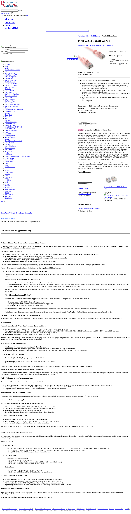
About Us (10, 22)
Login (7, 25)
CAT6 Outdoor (9, 90)
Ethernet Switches (10, 123)
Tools (6, 182)
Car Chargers (9, 78)
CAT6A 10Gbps (10, 101)
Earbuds (7, 120)
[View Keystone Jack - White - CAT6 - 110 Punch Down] (117, 197)
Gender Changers (10, 137)
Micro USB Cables (10, 146)
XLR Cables (8, 198)
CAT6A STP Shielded (11, 106)
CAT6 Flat (8, 89)
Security (7, 170)
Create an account (72, 58)
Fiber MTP (8, 132)
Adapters (7, 64)
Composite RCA (10, 111)
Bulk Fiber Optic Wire (11, 75)
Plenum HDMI (9, 158)
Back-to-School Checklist (12, 70)
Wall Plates (8, 196)
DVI (6, 118)
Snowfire (7, 174)
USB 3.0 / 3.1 (9, 187)
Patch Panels (8, 155)
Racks (6, 163)
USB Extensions (10, 189)
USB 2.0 (7, 186)
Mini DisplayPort (10, 148)
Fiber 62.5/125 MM (11, 130)
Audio (6, 68)
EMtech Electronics (10, 122)
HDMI (7, 139)
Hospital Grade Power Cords (13, 141)
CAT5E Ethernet (10, 82)
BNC (6, 71)
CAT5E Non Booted (11, 83)
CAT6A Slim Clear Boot (12, 104)
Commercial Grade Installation (14, 109)
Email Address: (5, 49)
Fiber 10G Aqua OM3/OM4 (13, 127)
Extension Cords (10, 125)
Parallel (7, 153)
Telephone (8, 181)
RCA (6, 165)
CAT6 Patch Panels (83, 188)
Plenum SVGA (9, 160)
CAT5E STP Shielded (11, 85)
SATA (6, 168)
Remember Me (7, 53)
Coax (6, 108)
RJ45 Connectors (10, 167)
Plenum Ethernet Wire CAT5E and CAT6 (17, 156)
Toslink (7, 184)
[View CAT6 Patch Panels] (84, 194)
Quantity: (112, 63)
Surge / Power (9, 177)
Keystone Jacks (9, 142)
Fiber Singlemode (10, 135)
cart (27, 15)
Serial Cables (9, 172)
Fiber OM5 (8, 134)
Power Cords (9, 161)
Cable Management (10, 77)
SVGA (7, 179)
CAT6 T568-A (9, 97)
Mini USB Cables (10, 149)
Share (2, 201)
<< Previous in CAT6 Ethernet (87, 46)
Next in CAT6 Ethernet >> (105, 46)
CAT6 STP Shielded (11, 96)
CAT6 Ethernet (9, 87)
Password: (4, 51)
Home (9, 19)
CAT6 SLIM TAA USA (12, 94)
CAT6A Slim (9, 103)
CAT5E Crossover (10, 80)
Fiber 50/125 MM (10, 129)
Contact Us (28, 213)
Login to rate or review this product (88, 208)
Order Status (20, 213)
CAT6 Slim (8, 92)
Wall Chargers (9, 194)
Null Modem (8, 151)
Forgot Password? (72, 59)
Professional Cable (83, 36)
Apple (6, 66)
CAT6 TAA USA (10, 99)
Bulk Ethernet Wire (10, 73)
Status (12, 27)
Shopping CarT (6, 13)
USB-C (7, 193)
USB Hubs (8, 191)
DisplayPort (8, 115)
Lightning (8, 144)
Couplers (7, 113)
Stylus (6, 175)
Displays (7, 116)
